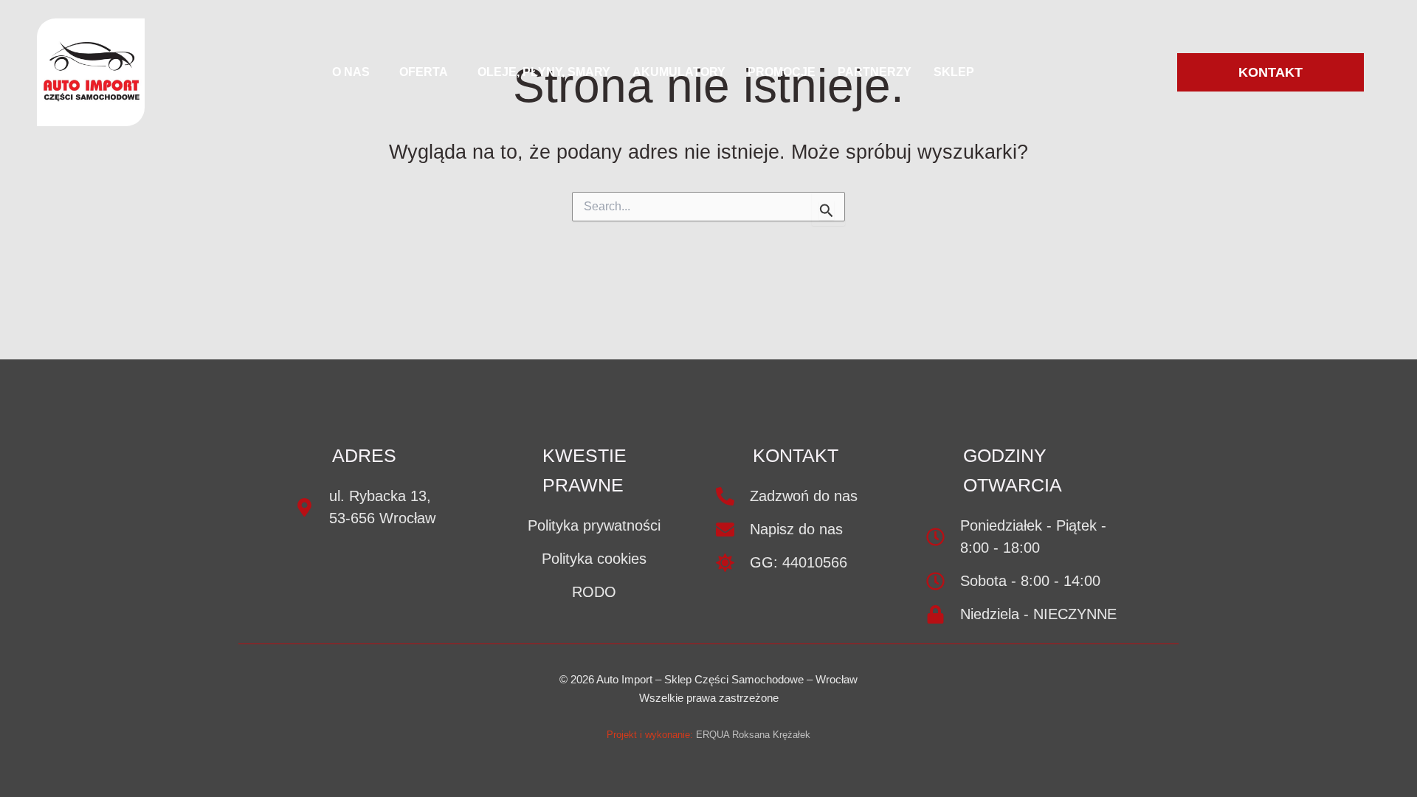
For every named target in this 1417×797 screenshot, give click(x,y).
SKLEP (954, 72)
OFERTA (423, 72)
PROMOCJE (782, 72)
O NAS (351, 72)
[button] (354, 72)
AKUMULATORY (678, 72)
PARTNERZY (874, 72)
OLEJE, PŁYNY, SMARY (543, 72)
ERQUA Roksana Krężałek (753, 734)
